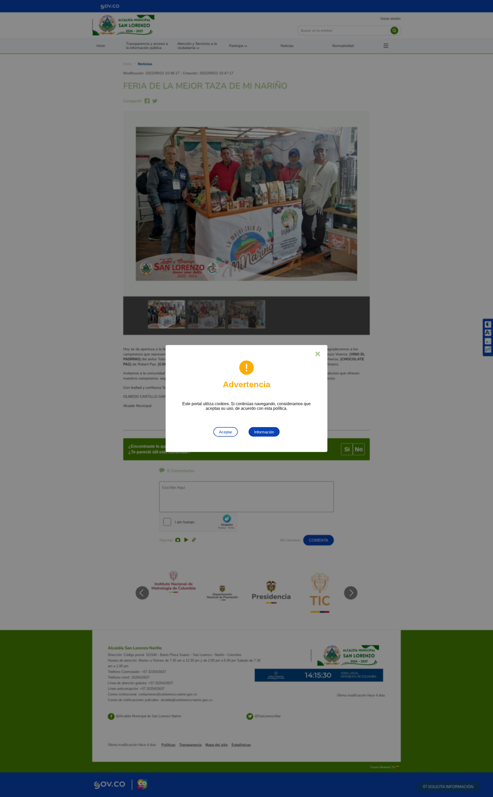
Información (264, 432)
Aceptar (225, 432)
